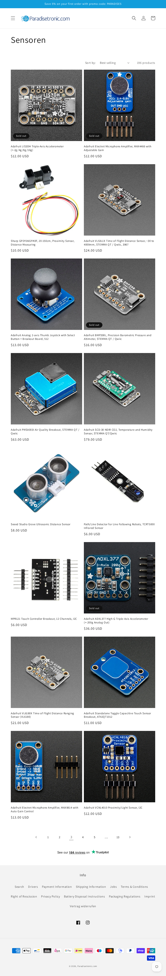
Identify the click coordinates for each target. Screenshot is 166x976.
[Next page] (129, 837)
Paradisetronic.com (87, 966)
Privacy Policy (50, 896)
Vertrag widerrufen (83, 906)
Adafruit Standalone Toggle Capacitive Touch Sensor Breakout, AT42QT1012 (117, 715)
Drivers (33, 887)
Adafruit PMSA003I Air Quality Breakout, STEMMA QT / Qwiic (45, 431)
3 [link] (71, 837)
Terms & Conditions (134, 887)
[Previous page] (36, 837)
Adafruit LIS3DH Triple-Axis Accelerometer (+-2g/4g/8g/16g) (37, 148)
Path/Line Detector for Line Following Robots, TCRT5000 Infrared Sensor (119, 526)
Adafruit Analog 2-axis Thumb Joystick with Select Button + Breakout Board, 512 (43, 337)
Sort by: (90, 63)
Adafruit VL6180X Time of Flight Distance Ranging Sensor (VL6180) (42, 715)
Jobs (113, 887)
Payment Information (57, 887)
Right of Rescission (24, 896)
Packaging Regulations (124, 896)
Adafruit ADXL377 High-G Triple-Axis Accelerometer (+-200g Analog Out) (116, 620)
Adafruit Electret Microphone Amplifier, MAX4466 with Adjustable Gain (117, 148)
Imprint (149, 896)
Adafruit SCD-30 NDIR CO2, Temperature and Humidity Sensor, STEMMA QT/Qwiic (118, 431)
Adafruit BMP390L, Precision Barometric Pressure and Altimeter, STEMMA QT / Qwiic (118, 337)
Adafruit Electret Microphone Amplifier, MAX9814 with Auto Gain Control (44, 809)
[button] (13, 18)
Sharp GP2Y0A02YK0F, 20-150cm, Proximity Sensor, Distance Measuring (42, 242)
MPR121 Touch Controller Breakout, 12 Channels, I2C (44, 619)
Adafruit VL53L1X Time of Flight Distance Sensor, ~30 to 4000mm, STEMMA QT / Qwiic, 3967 (119, 242)
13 (118, 837)
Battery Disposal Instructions (84, 896)
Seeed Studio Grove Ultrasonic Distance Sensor (40, 524)
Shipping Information (91, 887)
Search (19, 887)
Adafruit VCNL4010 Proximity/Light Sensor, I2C (113, 807)
